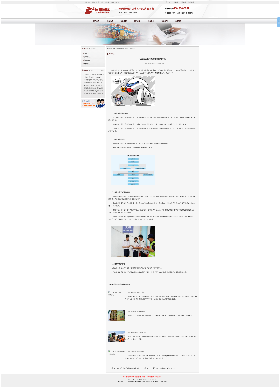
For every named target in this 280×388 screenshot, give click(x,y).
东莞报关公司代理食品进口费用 (137, 332)
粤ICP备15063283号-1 (152, 381)
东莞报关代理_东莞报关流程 (136, 292)
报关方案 (137, 21)
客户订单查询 (163, 381)
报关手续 (110, 21)
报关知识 (87, 57)
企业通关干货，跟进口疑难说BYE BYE (163, 368)
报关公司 (119, 48)
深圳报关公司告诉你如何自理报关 (127, 368)
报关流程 (124, 21)
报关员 (86, 53)
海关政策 (87, 60)
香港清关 (183, 2)
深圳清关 (191, 2)
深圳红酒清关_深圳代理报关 (136, 351)
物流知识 (87, 64)
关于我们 (178, 21)
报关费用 (151, 21)
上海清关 (175, 2)
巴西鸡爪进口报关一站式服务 (92, 77)
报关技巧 (165, 21)
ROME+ (102, 70)
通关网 (168, 2)
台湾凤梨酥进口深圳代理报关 (136, 311)
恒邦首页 (96, 21)
